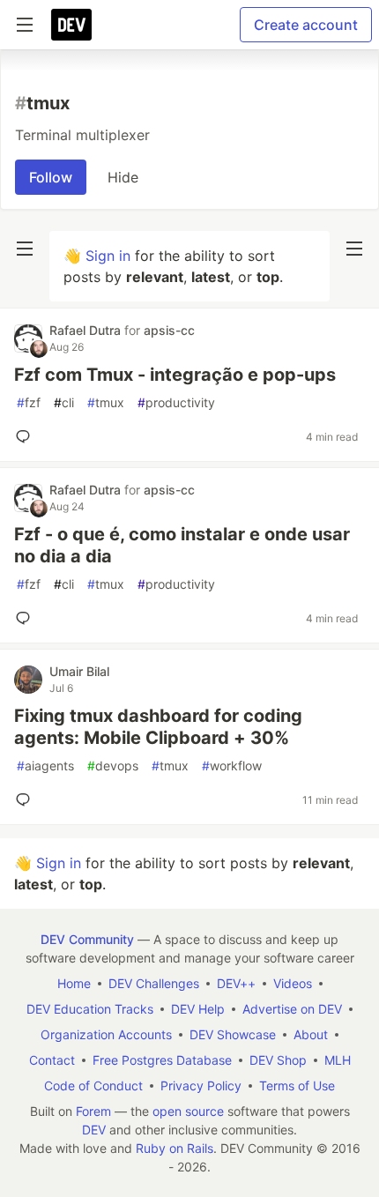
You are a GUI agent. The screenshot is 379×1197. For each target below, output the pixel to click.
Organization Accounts (106, 1034)
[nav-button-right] (354, 248)
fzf (29, 402)
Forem (93, 1111)
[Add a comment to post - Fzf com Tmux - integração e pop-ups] (26, 436)
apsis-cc (169, 330)
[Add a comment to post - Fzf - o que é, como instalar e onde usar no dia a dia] (26, 618)
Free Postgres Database (162, 1059)
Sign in (107, 255)
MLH (337, 1059)
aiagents (45, 765)
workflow (232, 765)
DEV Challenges (153, 983)
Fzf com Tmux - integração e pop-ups (175, 374)
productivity (176, 402)
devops (112, 765)
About (311, 1034)
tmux (105, 402)
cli (64, 402)
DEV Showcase (233, 1034)
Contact (52, 1059)
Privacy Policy (201, 1085)
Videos (292, 983)
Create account (306, 24)
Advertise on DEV (292, 1008)
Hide (123, 177)
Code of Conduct (93, 1085)
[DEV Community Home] (71, 24)
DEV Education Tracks (89, 1008)
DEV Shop (278, 1059)
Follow (50, 177)
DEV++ (236, 983)
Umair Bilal (79, 671)
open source (188, 1111)
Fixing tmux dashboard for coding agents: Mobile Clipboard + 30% (158, 726)
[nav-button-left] (24, 248)
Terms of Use (297, 1085)
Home (74, 983)
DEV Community (87, 939)
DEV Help (198, 1008)
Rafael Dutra (86, 330)
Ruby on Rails (174, 1148)
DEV (94, 1129)
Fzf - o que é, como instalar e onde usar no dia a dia (182, 545)
